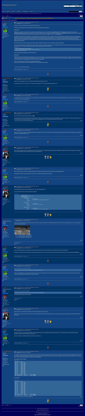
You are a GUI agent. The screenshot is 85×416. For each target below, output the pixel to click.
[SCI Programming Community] (3, 327)
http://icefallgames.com (24, 69)
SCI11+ (15, 244)
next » (82, 14)
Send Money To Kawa (6, 234)
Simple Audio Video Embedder (42, 413)
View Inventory (5, 34)
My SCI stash (16, 243)
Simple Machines (46, 412)
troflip (5, 22)
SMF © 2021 (42, 412)
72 (10, 405)
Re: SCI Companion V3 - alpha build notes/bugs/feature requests (27, 22)
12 (9, 405)
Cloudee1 (6, 147)
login (73, 4)
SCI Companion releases (18, 242)
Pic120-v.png (17, 236)
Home (4, 11)
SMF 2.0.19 (37, 412)
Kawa (5, 219)
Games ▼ (8, 11)
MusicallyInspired (7, 78)
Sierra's (31, 11)
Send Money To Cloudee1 (7, 162)
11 (8, 405)
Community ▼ (25, 11)
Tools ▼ (13, 11)
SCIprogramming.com (9, 5)
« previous (79, 14)
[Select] (17, 47)
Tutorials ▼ (19, 11)
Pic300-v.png (17, 237)
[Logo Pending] (3, 238)
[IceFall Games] (3, 110)
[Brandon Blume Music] (3, 92)
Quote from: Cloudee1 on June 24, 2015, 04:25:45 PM (22, 268)
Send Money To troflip (6, 35)
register (76, 4)
